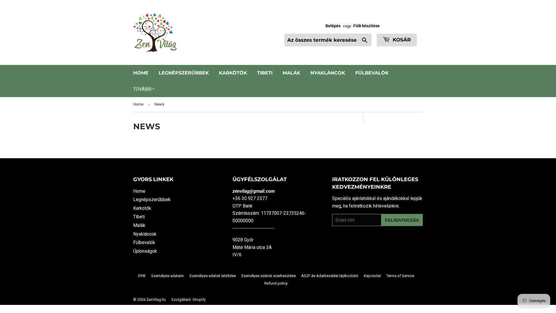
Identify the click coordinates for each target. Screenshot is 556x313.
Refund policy (276, 283)
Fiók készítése (366, 25)
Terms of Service (400, 276)
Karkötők (233, 73)
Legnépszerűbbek (184, 73)
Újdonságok (145, 251)
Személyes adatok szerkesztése (268, 276)
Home (141, 73)
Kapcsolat (372, 276)
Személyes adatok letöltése (212, 276)
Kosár (401, 40)
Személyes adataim (167, 276)
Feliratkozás (402, 220)
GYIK (142, 276)
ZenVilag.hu (156, 299)
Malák (291, 73)
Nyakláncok (327, 73)
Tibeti (264, 73)
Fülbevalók (372, 73)
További (142, 89)
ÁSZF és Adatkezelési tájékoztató (329, 276)
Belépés (333, 25)
